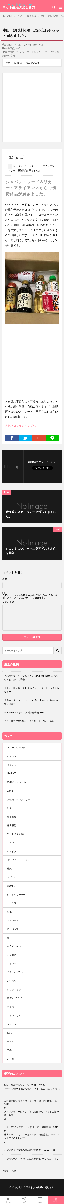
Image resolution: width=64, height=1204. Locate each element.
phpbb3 (11, 885)
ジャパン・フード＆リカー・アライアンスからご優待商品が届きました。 (31, 168)
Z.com (10, 790)
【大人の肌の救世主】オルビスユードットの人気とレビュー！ (31, 690)
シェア (23, 1202)
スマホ (10, 1006)
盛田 (12, 55)
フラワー (11, 963)
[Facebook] (12, 438)
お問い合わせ (9, 1170)
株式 (19, 16)
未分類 (10, 1058)
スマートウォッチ (16, 747)
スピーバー (13, 877)
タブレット (13, 764)
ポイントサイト (15, 1015)
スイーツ (11, 1024)
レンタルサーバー (16, 894)
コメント (8, 602)
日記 (9, 1032)
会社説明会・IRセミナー (19, 859)
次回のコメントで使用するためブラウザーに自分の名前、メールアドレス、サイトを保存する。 (30, 596)
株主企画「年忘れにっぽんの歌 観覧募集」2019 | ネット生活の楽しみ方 (31, 1136)
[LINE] (52, 438)
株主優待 (31, 16)
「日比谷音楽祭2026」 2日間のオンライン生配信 (30, 721)
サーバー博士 (14, 920)
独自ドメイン (14, 946)
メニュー (40, 1202)
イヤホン (11, 756)
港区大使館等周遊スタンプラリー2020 (24, 1085)
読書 (9, 1050)
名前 (4, 579)
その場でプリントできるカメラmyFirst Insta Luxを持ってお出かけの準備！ (31, 677)
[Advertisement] (32, 108)
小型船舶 (11, 955)
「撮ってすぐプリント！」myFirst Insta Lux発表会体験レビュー (31, 702)
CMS (9, 911)
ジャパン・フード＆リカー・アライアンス (37, 52)
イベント (11, 842)
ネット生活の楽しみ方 (18, 7)
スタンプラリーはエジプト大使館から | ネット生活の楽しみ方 (31, 1113)
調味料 (5, 55)
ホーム (8, 1202)
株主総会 (11, 816)
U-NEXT (11, 773)
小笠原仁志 (47, 1158)
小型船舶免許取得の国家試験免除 (21, 1150)
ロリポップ (13, 929)
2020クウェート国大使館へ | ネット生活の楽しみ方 (30, 1088)
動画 (9, 808)
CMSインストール (16, 782)
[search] (58, 650)
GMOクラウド (14, 998)
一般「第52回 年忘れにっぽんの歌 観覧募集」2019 (31, 1127)
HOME (9, 16)
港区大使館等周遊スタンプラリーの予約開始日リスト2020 (31, 1102)
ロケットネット (15, 989)
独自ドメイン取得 (16, 833)
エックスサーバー (16, 903)
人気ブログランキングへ (20, 425)
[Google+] (39, 438)
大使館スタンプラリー (18, 799)
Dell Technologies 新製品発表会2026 (24, 712)
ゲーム (10, 1041)
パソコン (11, 981)
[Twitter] (25, 438)
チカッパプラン (15, 972)
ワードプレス (14, 851)
